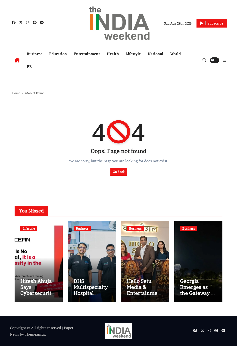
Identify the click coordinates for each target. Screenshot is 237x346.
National (155, 53)
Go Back (119, 171)
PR (29, 66)
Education (58, 53)
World (175, 53)
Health (113, 53)
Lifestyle (133, 53)
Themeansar (35, 334)
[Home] (17, 60)
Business (34, 53)
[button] (224, 60)
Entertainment (87, 53)
